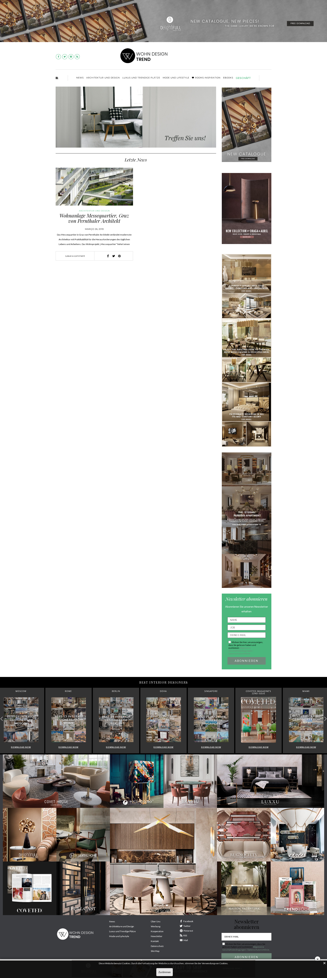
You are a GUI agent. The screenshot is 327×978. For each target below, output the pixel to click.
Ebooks (228, 77)
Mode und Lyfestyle (119, 936)
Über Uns (155, 921)
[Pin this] (119, 255)
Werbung (155, 926)
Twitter (187, 926)
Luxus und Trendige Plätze (122, 931)
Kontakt (155, 941)
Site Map (155, 951)
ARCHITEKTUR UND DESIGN (103, 77)
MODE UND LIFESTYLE (176, 77)
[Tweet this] (113, 255)
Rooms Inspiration (207, 77)
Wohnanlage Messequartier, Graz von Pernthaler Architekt (94, 218)
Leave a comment (75, 255)
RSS (185, 935)
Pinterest (188, 930)
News (80, 77)
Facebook (188, 921)
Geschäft (243, 77)
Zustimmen (164, 972)
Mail (186, 940)
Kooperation (157, 931)
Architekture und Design (121, 926)
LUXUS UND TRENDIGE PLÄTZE (141, 77)
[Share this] (108, 255)
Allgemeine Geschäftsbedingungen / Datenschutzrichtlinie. (240, 651)
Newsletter (156, 936)
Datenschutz (157, 946)
